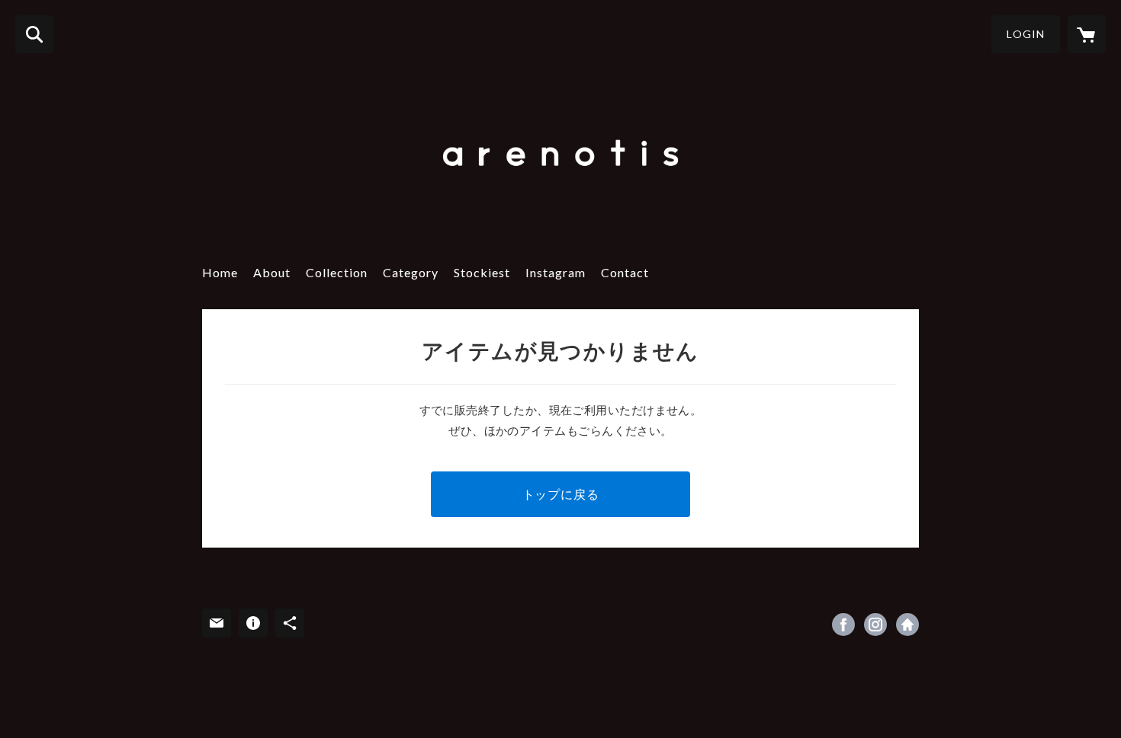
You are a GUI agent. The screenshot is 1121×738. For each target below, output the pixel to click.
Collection (337, 272)
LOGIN (1026, 33)
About (272, 272)
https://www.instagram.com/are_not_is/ (907, 624)
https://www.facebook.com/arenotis (843, 624)
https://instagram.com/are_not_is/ (875, 624)
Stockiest (482, 272)
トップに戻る (560, 494)
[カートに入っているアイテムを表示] (1087, 34)
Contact (625, 272)
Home (220, 272)
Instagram (555, 272)
